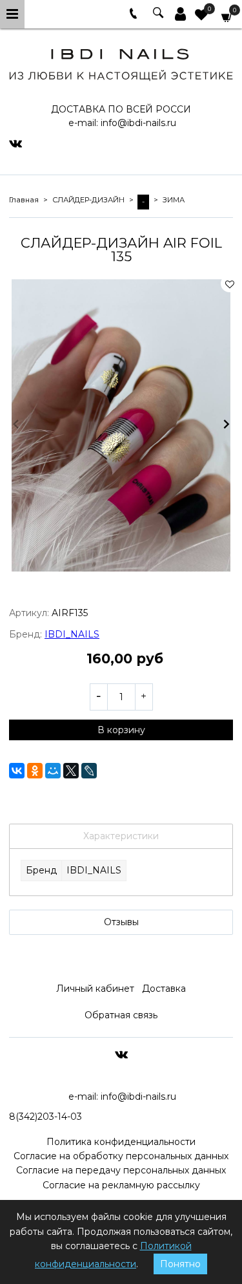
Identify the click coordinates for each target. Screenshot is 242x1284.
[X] (71, 770)
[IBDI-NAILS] (121, 62)
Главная (24, 199)
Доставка (164, 988)
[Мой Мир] (53, 770)
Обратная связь (121, 1015)
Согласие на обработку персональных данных (121, 1156)
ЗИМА (174, 199)
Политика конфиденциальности (121, 1142)
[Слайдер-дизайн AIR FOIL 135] (121, 425)
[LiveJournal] (89, 770)
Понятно (180, 1264)
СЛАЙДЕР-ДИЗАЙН (88, 199)
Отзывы (121, 922)
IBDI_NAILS (72, 634)
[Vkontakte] (15, 143)
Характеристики (121, 836)
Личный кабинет (95, 988)
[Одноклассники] (35, 770)
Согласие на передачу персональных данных (121, 1170)
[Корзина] (227, 16)
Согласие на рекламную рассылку (121, 1185)
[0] (201, 16)
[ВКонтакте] (17, 770)
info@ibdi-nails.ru (138, 123)
